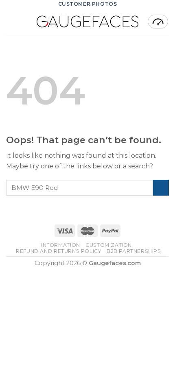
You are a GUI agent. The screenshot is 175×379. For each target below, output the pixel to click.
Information (60, 245)
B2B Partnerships (134, 251)
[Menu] (11, 21)
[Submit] (161, 188)
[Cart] (158, 21)
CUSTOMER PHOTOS (87, 4)
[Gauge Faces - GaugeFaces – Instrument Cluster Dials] (87, 21)
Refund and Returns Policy (58, 251)
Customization (108, 245)
